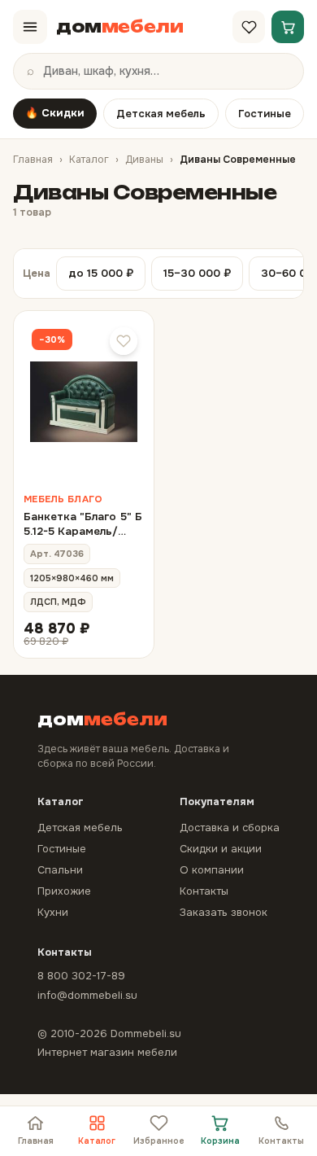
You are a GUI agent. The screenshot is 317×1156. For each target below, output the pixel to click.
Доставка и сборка (230, 827)
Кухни (52, 912)
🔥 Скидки (55, 113)
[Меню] (30, 27)
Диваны (144, 159)
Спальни (60, 870)
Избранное (159, 1141)
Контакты (281, 1141)
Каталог (89, 159)
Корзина (220, 1141)
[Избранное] (248, 27)
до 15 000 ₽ (100, 273)
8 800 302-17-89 (81, 976)
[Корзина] (287, 27)
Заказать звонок (223, 912)
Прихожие (64, 891)
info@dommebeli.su (87, 995)
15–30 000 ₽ (197, 273)
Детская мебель (161, 113)
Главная (33, 159)
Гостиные (264, 113)
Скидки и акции (221, 849)
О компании (212, 870)
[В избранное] (123, 341)
